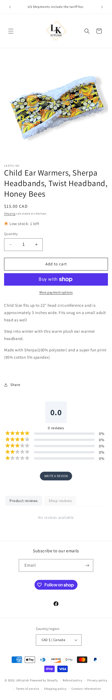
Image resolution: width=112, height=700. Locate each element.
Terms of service (27, 689)
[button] (11, 31)
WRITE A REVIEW (56, 476)
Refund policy (72, 680)
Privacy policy (97, 680)
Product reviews (24, 500)
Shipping (9, 213)
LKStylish (22, 680)
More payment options (56, 292)
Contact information (86, 689)
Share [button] (15, 384)
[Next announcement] (102, 7)
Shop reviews (60, 500)
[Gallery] (56, 107)
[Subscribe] (87, 565)
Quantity (11, 234)
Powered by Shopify (44, 680)
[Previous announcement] (10, 7)
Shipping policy (55, 689)
